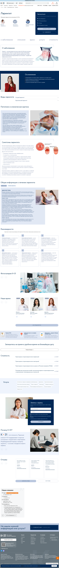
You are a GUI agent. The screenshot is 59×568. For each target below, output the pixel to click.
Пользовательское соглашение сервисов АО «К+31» (38, 418)
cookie (22, 565)
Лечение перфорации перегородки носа (36, 386)
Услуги (5, 7)
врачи (32, 40)
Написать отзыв (26, 481)
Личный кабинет (33, 538)
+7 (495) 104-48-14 (46, 527)
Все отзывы (48, 480)
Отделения (6, 5)
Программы (45, 5)
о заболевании (7, 40)
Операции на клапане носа (49, 384)
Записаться (26, 309)
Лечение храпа (41, 384)
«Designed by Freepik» (27, 563)
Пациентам (11, 5)
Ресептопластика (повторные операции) (23, 384)
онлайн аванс (32, 557)
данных (39, 565)
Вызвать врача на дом (8, 539)
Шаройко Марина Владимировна (50, 469)
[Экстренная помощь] (57, 558)
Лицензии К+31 (42, 538)
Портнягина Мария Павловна (21, 468)
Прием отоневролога (34, 384)
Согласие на (39, 414)
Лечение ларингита (11, 185)
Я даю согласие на (40, 417)
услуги (42, 40)
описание (21, 40)
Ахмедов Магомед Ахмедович (35, 469)
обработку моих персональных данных (41, 414)
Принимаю (54, 565)
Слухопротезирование (47, 386)
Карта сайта (42, 541)
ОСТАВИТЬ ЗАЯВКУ (47, 28)
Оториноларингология (10, 7)
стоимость (53, 40)
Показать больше (29, 349)
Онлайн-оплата (55, 5)
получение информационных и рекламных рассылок (40, 417)
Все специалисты (37, 325)
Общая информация (43, 542)
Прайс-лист (39, 5)
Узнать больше (54, 539)
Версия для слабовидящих (53, 563)
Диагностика (3, 185)
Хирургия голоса (19, 389)
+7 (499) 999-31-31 (21, 5)
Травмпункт (32, 541)
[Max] (3, 550)
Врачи (2, 5)
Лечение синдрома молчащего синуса (23, 386)
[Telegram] (1, 550)
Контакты (15, 5)
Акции (50, 5)
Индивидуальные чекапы (30, 0)
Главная (2, 7)
